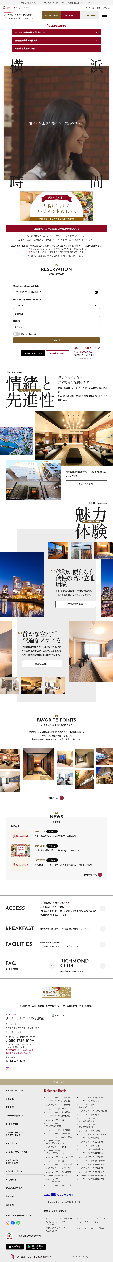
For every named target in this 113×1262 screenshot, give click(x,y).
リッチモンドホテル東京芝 (57, 1175)
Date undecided (28, 333)
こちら (31, 251)
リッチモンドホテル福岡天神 (91, 1153)
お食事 (41, 1005)
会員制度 (106, 7)
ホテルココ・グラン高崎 (89, 1222)
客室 (34, 1005)
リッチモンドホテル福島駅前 (58, 1133)
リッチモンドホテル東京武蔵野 (59, 1172)
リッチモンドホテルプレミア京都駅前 (87, 1119)
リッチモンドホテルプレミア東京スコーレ (55, 1151)
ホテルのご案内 (86, 483)
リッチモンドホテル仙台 (56, 1120)
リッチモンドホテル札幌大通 (58, 1101)
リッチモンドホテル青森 (56, 1108)
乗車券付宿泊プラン (32, 353)
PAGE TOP (58, 1082)
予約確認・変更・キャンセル (83, 355)
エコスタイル (11, 1179)
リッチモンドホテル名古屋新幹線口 (87, 1106)
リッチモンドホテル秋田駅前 (58, 1112)
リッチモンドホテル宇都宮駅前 (59, 1137)
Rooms (16, 320)
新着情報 (89, 1005)
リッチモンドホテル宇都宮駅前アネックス (55, 1142)
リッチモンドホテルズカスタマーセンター (14, 1133)
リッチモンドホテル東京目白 (58, 1168)
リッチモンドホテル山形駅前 (58, 1129)
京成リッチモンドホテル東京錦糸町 (56, 1223)
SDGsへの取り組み (14, 1188)
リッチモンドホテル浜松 (89, 1114)
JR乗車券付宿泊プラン (15, 1115)
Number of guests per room (27, 299)
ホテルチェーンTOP (14, 1090)
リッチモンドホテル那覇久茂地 (92, 1179)
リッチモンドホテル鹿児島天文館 (93, 1175)
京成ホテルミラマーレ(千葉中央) (93, 1228)
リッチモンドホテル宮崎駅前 (91, 1168)
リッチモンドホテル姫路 (89, 1138)
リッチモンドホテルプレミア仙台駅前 (54, 1124)
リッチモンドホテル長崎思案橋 (92, 1164)
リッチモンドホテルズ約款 (16, 1152)
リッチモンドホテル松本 (89, 1101)
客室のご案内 (41, 663)
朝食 (98, 7)
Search (56, 340)
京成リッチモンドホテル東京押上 (60, 1218)
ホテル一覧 (90, 7)
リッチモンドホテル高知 (89, 1145)
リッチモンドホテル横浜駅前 (91, 1097)
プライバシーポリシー (15, 1171)
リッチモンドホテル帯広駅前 (58, 1105)
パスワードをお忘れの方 (82, 352)
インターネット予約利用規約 (12, 1161)
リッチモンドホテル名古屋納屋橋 (93, 1111)
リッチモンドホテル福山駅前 (91, 1142)
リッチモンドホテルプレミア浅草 (59, 1157)
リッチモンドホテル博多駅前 (91, 1149)
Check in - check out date (26, 285)
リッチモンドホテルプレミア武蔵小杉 (54, 1180)
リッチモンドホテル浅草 (56, 1160)
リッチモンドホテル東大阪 (90, 1130)
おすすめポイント (53, 1005)
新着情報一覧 (90, 874)
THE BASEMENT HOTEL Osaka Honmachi (64, 1201)
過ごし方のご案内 (75, 604)
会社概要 (10, 1196)
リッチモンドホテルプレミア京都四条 (87, 1125)
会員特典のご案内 (57, 353)
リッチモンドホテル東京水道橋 (59, 1164)
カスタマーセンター (80, 359)
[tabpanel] (56, 992)
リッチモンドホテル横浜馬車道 (59, 1185)
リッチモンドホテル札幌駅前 (58, 1097)
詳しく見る (54, 797)
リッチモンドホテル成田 (56, 1147)
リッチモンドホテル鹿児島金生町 (93, 1172)
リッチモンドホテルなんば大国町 (93, 1134)
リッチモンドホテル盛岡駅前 (58, 1116)
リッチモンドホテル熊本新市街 (92, 1160)
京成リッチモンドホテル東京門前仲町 (56, 1229)
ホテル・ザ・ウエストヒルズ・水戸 (92, 1218)
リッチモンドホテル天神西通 (91, 1157)
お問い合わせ (11, 1143)
